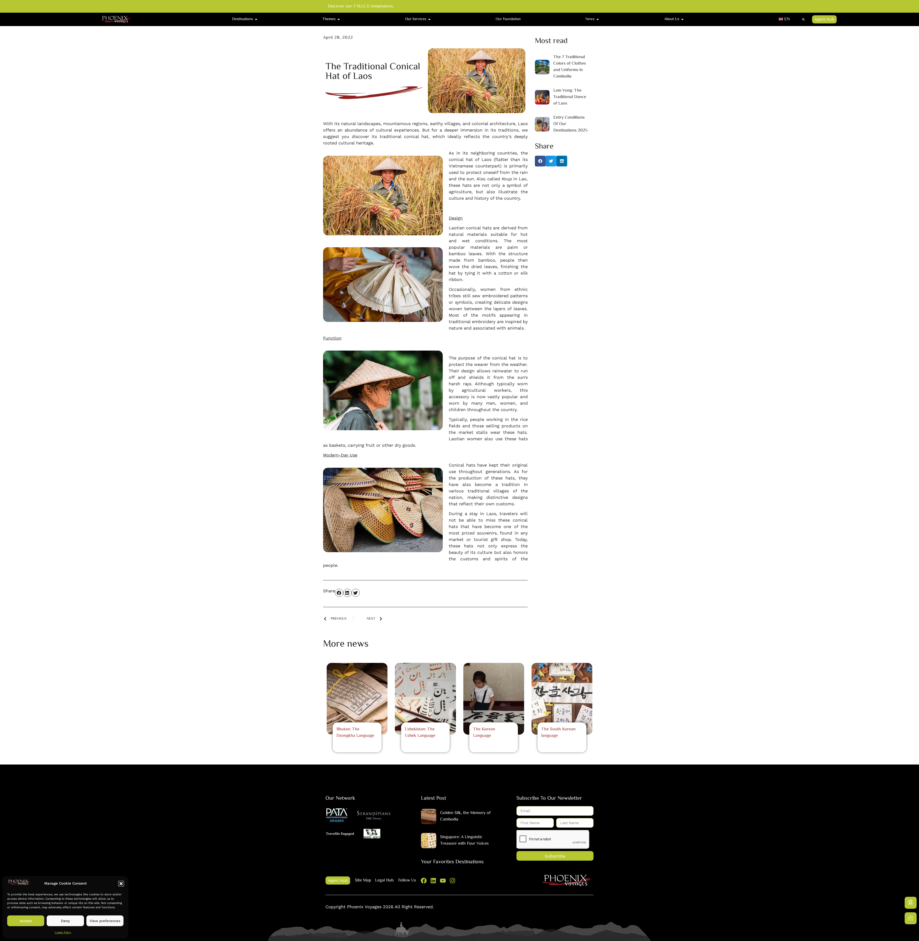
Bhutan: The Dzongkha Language (355, 732)
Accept (26, 921)
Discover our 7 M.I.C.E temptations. (361, 6)
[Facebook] (424, 881)
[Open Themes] (339, 19)
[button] (121, 883)
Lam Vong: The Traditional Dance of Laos (569, 97)
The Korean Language (484, 732)
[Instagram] (452, 881)
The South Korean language (558, 732)
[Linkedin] (433, 881)
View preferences (105, 921)
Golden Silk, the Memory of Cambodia (465, 816)
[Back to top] (911, 933)
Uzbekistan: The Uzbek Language (420, 732)
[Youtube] (443, 881)
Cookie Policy (63, 932)
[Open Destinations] (256, 19)
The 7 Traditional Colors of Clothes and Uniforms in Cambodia (569, 67)
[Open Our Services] (429, 19)
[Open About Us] (682, 19)
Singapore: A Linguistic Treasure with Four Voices (464, 840)
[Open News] (598, 19)
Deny (65, 921)
